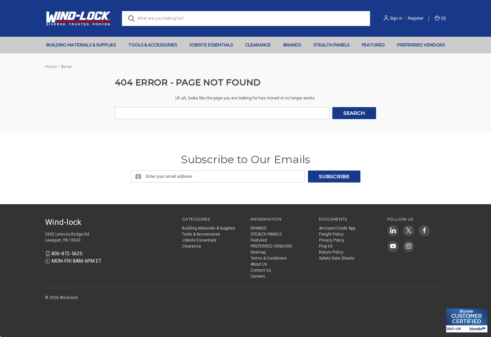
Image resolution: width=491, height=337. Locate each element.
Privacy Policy (331, 240)
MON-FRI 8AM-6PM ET (77, 261)
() (443, 18)
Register (416, 18)
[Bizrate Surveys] (455, 304)
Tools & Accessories (152, 44)
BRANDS (292, 44)
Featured (373, 44)
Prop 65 (326, 246)
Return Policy (331, 252)
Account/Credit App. (337, 228)
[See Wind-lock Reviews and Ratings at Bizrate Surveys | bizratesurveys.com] (467, 320)
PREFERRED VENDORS (421, 44)
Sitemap (258, 252)
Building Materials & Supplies (81, 44)
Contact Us (261, 270)
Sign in (396, 18)
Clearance (258, 44)
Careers (258, 276)
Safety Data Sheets (336, 258)
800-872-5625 (66, 254)
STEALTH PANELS (331, 44)
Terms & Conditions (269, 258)
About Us (259, 264)
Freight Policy (331, 234)
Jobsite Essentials (211, 44)
